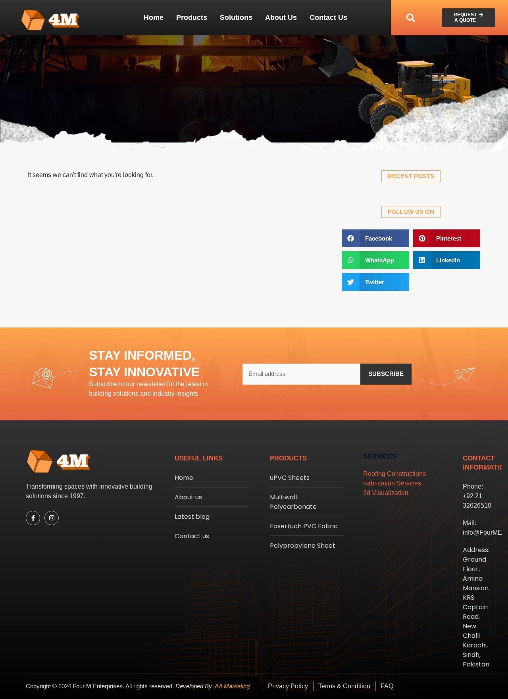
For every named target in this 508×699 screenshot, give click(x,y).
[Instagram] (51, 518)
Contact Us (328, 17)
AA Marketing (232, 686)
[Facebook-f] (33, 518)
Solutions (236, 17)
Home (154, 17)
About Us (281, 17)
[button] (411, 18)
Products (191, 17)
